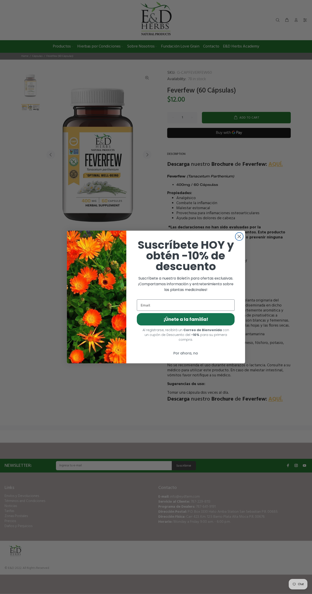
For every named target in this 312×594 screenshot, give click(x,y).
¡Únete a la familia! (186, 319)
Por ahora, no (185, 353)
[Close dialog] (239, 236)
